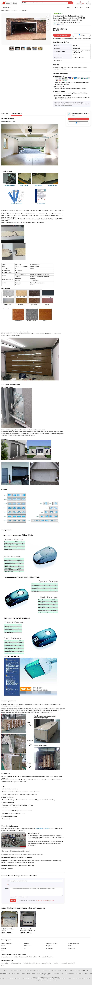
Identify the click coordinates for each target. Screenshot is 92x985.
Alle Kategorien (6, 7)
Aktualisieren (26, 943)
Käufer (68, 7)
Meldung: (7, 888)
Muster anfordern (87, 38)
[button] (66, 2)
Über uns (6, 970)
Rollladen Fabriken (28, 963)
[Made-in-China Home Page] (9, 2)
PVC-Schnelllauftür (28, 945)
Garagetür (48, 945)
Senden (13, 900)
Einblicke (72, 970)
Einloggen (88, 3)
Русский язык (56, 973)
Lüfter (25, 948)
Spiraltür (3, 945)
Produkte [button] (24, 3)
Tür (19, 10)
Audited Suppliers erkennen (63, 970)
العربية (66, 973)
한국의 (62, 973)
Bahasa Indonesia (47, 974)
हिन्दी (76, 973)
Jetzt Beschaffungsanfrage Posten (45, 900)
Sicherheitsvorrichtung (6, 943)
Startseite (3, 10)
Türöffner (70, 945)
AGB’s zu (54, 980)
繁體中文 (18, 973)
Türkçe (86, 973)
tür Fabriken (5, 963)
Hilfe (75, 7)
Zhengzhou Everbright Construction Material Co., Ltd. (68, 22)
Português (44, 973)
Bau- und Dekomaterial (12, 10)
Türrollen (56, 963)
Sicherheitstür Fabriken (16, 963)
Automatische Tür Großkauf (67, 963)
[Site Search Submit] (70, 2)
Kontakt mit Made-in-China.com (40, 970)
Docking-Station (49, 948)
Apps (81, 7)
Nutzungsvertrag (18, 970)
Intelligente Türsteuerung (51, 943)
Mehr (2, 965)
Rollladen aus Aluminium (73, 943)
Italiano (49, 973)
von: (8, 881)
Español (33, 973)
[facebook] (84, 970)
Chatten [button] (82, 35)
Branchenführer (79, 970)
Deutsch (38, 973)
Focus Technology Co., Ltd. (45, 977)
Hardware (3, 948)
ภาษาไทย (81, 973)
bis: (8, 884)
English (8, 973)
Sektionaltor (24, 10)
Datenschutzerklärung (28, 970)
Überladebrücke (71, 948)
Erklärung (12, 970)
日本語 (23, 973)
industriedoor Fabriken (41, 963)
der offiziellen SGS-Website (42, 828)
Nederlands (71, 973)
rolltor (50, 963)
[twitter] (87, 970)
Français (28, 973)
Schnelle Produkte (52, 970)
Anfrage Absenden (62, 35)
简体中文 (13, 973)
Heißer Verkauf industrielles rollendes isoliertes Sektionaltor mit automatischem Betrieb (27, 930)
